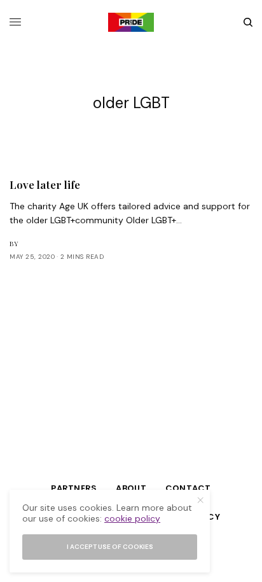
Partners (74, 488)
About (131, 488)
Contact (188, 488)
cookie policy (132, 518)
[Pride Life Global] (131, 22)
